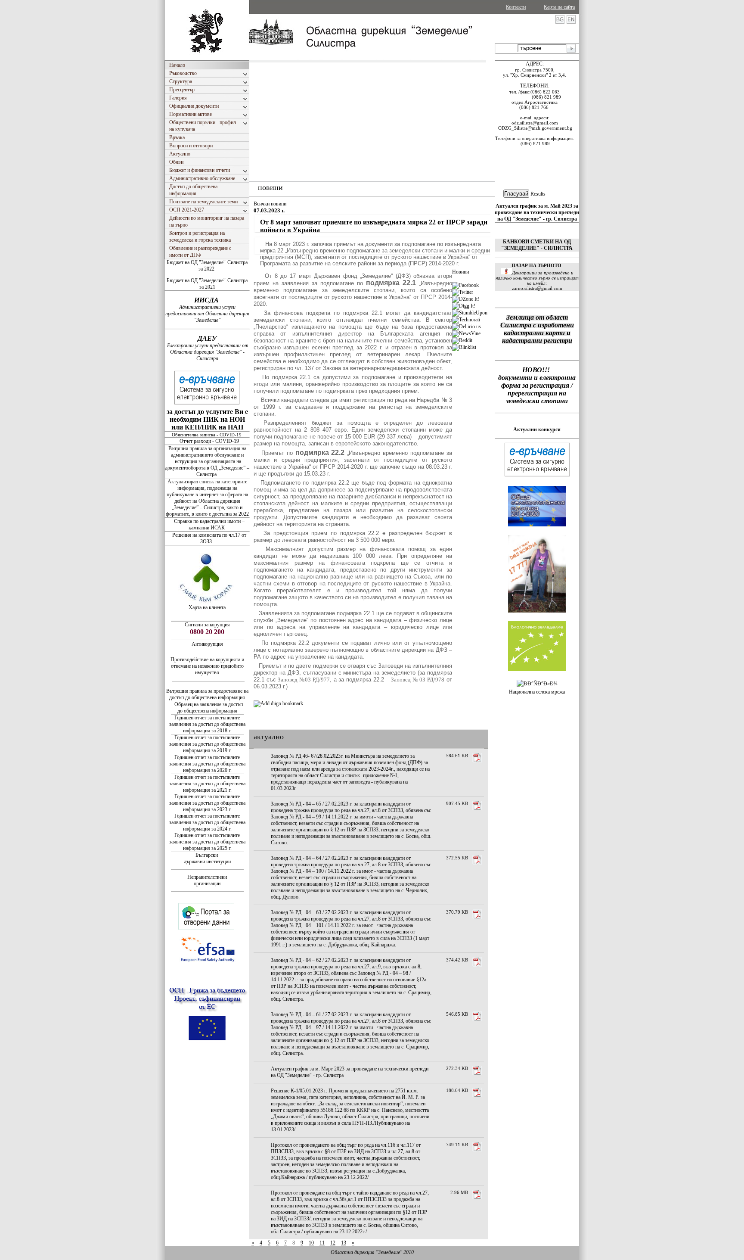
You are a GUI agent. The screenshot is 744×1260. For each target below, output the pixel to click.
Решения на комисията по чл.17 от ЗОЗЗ (209, 538)
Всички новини (270, 204)
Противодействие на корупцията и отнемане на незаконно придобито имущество (207, 665)
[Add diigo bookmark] (278, 703)
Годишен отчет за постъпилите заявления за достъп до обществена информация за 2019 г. (207, 743)
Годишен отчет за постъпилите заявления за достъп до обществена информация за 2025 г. (207, 841)
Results (538, 194)
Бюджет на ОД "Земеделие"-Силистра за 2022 (207, 265)
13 (343, 1243)
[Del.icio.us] (466, 327)
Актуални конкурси (537, 429)
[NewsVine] (466, 333)
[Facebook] (465, 285)
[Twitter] (462, 292)
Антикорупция (207, 644)
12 (332, 1243)
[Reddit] (462, 340)
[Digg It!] (463, 306)
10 (311, 1243)
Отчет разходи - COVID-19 (209, 441)
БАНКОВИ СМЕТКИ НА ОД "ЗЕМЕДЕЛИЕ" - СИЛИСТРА (537, 245)
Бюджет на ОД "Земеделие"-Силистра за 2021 (207, 283)
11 (322, 1243)
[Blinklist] (464, 347)
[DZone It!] (465, 299)
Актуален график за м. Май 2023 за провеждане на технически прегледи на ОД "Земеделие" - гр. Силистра (537, 212)
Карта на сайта (559, 7)
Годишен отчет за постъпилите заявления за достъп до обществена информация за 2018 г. (207, 724)
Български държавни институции (207, 858)
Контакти (516, 7)
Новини (460, 272)
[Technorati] (466, 320)
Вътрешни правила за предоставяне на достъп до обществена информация (207, 694)
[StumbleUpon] (469, 313)
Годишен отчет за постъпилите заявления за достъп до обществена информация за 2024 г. (207, 822)
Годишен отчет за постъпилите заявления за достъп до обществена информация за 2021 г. (207, 783)
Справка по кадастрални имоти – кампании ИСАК (209, 524)
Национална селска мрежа (537, 692)
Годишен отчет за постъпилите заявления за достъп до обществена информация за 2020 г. (207, 763)
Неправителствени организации (207, 880)
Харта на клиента (207, 607)
